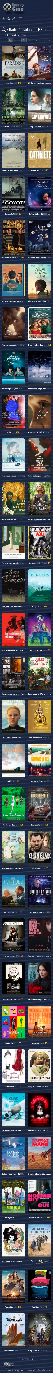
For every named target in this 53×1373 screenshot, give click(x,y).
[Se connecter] (14, 18)
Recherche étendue (17, 35)
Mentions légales (15, 1370)
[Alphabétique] (16, 40)
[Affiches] (24, 40)
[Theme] (3, 19)
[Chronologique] (10, 40)
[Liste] (29, 40)
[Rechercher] (9, 18)
